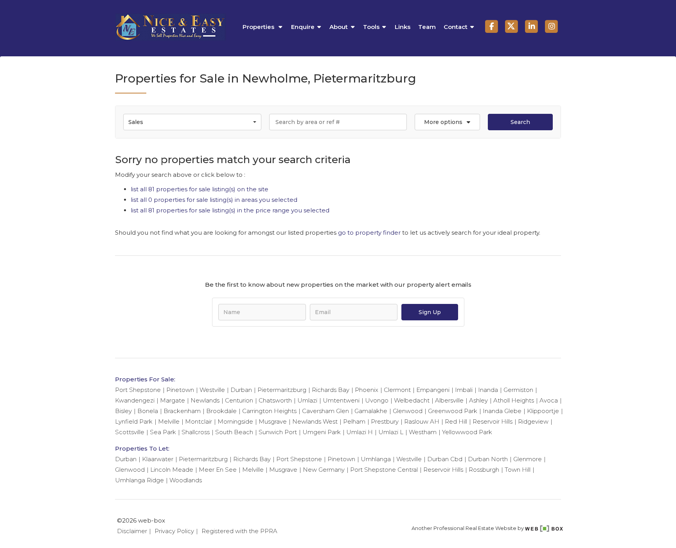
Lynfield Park (134, 421)
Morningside (235, 421)
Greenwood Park (452, 411)
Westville (212, 389)
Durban (241, 389)
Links (402, 27)
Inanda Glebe (502, 411)
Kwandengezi (135, 400)
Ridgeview (533, 421)
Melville (169, 421)
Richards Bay (330, 389)
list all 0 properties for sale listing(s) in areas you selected (214, 199)
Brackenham (182, 411)
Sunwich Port (278, 432)
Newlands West (315, 421)
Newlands (205, 400)
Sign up (430, 312)
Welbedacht (412, 400)
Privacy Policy (174, 531)
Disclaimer (132, 531)
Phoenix (366, 389)
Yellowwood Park (467, 432)
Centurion (239, 400)
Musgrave (273, 421)
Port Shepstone (138, 389)
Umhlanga (376, 459)
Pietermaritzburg (281, 389)
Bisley (123, 411)
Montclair (198, 421)
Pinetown (180, 389)
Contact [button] (455, 27)
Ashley (478, 400)
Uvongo (376, 400)
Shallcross (196, 432)
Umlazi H (359, 432)
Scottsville (129, 432)
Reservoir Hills (492, 421)
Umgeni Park (321, 432)
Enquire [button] (303, 27)
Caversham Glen (325, 411)
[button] (447, 122)
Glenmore (527, 459)
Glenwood (407, 411)
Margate (172, 400)
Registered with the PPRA (239, 531)
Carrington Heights (269, 411)
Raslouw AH (421, 421)
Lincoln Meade (171, 469)
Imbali (464, 389)
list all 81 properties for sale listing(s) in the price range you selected (230, 210)
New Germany (324, 469)
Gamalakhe (370, 411)
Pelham (354, 421)
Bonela (147, 411)
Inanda (488, 389)
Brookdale (221, 411)
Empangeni (432, 389)
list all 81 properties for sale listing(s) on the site (199, 189)
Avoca (548, 400)
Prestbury (385, 421)
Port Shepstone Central (384, 469)
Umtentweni (341, 400)
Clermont (397, 389)
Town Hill (517, 469)
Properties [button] (259, 27)
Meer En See (218, 469)
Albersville (449, 400)
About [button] (338, 27)
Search (520, 122)
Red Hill (456, 421)
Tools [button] (371, 27)
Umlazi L (390, 432)
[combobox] (192, 122)
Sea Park (163, 432)
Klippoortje (543, 411)
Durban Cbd (444, 459)
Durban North (488, 459)
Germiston (518, 389)
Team (427, 27)
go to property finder (369, 232)
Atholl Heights (513, 400)
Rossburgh (484, 469)
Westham (423, 432)
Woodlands (185, 480)
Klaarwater (157, 459)
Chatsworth (275, 400)
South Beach (234, 432)
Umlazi (307, 400)
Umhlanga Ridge (139, 480)
